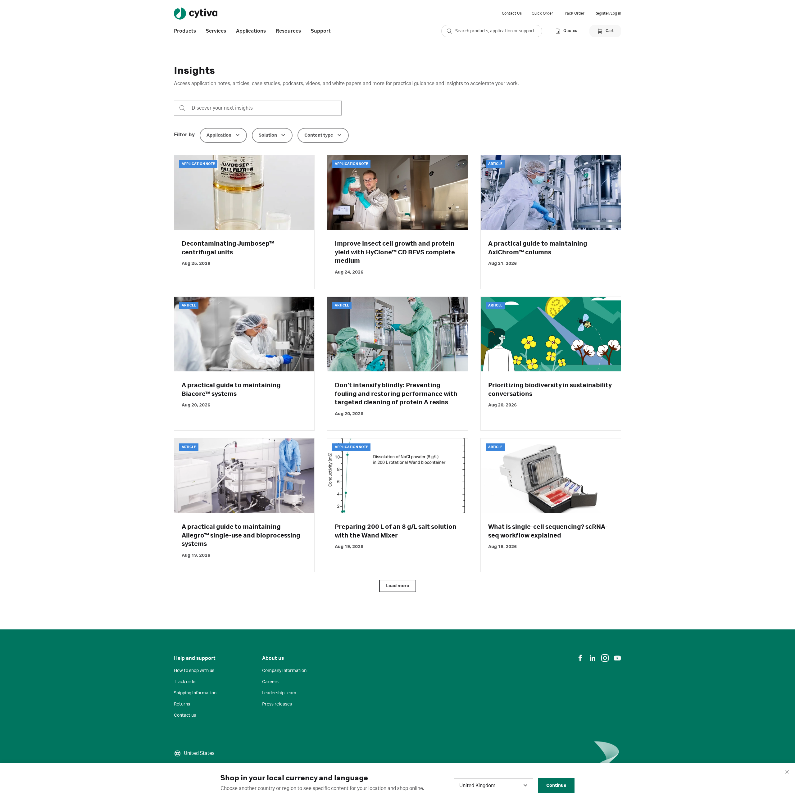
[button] (223, 135)
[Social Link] (580, 658)
